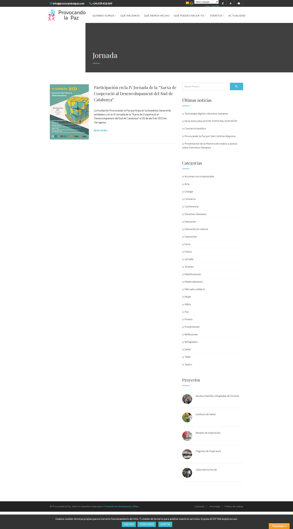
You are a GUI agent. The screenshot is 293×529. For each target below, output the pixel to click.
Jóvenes (189, 266)
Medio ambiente (193, 281)
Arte (187, 184)
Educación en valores (196, 229)
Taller (187, 356)
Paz (186, 311)
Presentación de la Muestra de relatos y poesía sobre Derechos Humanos (209, 145)
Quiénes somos (103, 15)
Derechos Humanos (195, 214)
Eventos (216, 15)
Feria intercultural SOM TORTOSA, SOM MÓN (210, 120)
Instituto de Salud (206, 414)
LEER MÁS (129, 524)
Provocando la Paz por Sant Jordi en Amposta (210, 136)
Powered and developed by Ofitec (121, 506)
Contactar (200, 506)
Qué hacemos (130, 15)
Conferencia (191, 206)
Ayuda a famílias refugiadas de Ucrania (217, 395)
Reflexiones (191, 334)
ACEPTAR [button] (165, 524)
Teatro (188, 364)
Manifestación (192, 274)
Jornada (188, 259)
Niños (187, 304)
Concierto (190, 198)
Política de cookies (234, 506)
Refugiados (191, 341)
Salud (187, 349)
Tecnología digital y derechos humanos (206, 113)
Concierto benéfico (195, 128)
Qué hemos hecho (157, 15)
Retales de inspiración (208, 432)
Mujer (187, 296)
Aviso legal (214, 506)
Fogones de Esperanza (208, 451)
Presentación (192, 326)
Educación (190, 221)
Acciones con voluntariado (199, 176)
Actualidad (237, 15)
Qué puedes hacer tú (189, 15)
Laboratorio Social (206, 469)
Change (188, 191)
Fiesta (188, 251)
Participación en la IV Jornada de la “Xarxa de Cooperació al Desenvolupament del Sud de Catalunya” (135, 93)
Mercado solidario (194, 289)
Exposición (190, 236)
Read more (100, 130)
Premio (188, 319)
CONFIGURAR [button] (147, 524)
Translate (215, 6)
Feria (187, 244)
